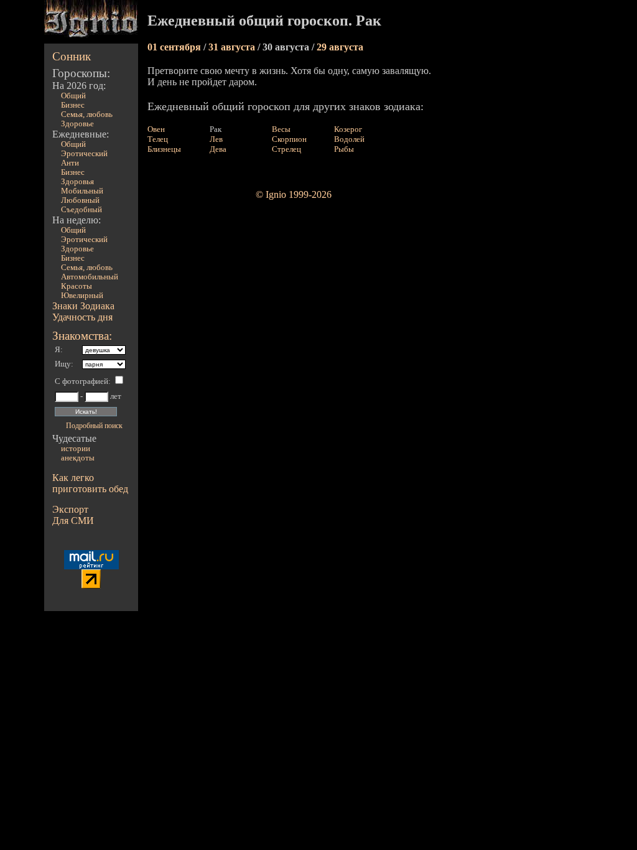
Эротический (84, 153)
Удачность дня (82, 317)
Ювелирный (82, 295)
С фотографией (81, 381)
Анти (70, 163)
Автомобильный (89, 277)
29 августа (340, 47)
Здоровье (77, 123)
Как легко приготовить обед (90, 483)
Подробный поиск (94, 425)
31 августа (233, 47)
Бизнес (73, 105)
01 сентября (175, 47)
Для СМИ (73, 520)
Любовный (80, 200)
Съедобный (81, 209)
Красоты (76, 286)
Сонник (71, 56)
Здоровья (77, 181)
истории (75, 448)
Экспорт (70, 509)
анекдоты (78, 458)
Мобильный (82, 191)
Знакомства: (82, 335)
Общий (73, 95)
